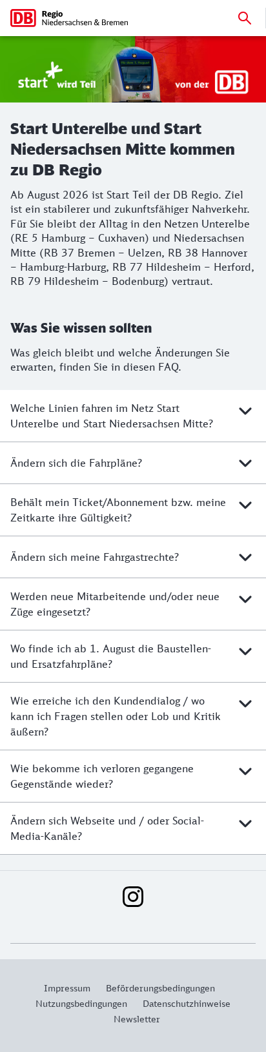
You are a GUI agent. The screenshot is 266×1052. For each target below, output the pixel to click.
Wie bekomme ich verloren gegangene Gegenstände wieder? (102, 776)
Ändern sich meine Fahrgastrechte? (94, 556)
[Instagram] (133, 896)
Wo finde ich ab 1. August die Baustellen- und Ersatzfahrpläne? (110, 656)
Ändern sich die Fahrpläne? (76, 462)
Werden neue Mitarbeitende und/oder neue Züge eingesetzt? (115, 604)
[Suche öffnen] (244, 18)
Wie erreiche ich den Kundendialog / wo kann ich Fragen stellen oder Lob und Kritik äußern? (115, 716)
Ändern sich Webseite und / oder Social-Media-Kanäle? (107, 828)
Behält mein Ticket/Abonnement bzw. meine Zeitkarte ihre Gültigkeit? (118, 510)
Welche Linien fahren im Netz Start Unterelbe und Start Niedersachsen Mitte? (111, 416)
